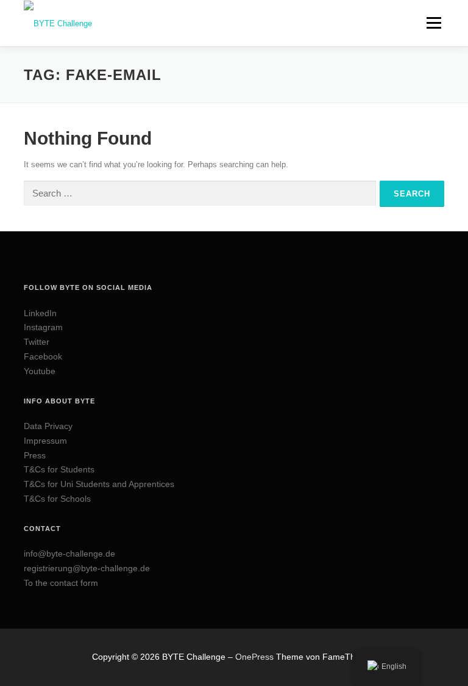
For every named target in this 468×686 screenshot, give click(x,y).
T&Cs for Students (59, 469)
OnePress (254, 657)
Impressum (45, 441)
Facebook (43, 356)
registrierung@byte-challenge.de (87, 568)
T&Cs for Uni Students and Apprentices (99, 484)
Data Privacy (48, 426)
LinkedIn (40, 313)
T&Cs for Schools (57, 499)
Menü (432, 22)
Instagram (43, 327)
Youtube (39, 371)
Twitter (36, 342)
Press (35, 455)
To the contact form (61, 583)
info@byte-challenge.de (69, 553)
